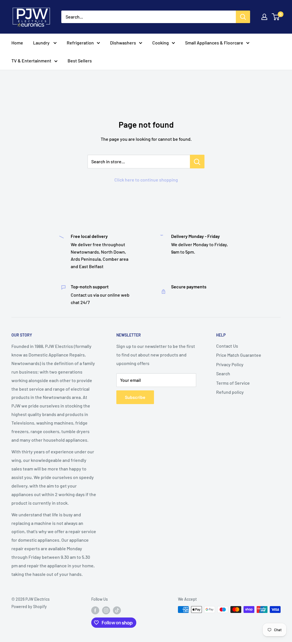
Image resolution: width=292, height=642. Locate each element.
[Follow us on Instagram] (106, 610)
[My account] (264, 17)
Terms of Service (233, 383)
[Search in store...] (197, 161)
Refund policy (230, 392)
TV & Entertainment (31, 60)
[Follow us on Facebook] (95, 610)
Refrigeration (80, 42)
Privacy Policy (230, 364)
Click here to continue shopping (146, 179)
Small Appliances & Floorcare (214, 42)
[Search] (243, 17)
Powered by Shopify (29, 606)
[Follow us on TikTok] (117, 610)
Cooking (160, 42)
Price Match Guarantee (238, 355)
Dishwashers (123, 42)
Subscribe (135, 397)
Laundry (41, 42)
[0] (275, 16)
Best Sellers (80, 60)
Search (223, 373)
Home (17, 42)
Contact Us (227, 345)
